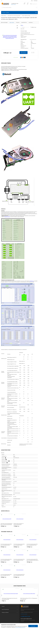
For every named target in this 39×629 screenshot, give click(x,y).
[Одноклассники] (22, 57)
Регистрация (35, 0)
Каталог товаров (5, 12)
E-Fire (31, 42)
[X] (24, 57)
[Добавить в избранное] (17, 26)
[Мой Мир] (23, 57)
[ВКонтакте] (20, 57)
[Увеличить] (10, 37)
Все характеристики (33, 39)
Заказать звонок (13, 4)
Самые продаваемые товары (19, 585)
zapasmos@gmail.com (27, 618)
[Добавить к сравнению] (17, 28)
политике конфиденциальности (20, 627)
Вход (32, 0)
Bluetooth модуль (7, 216)
